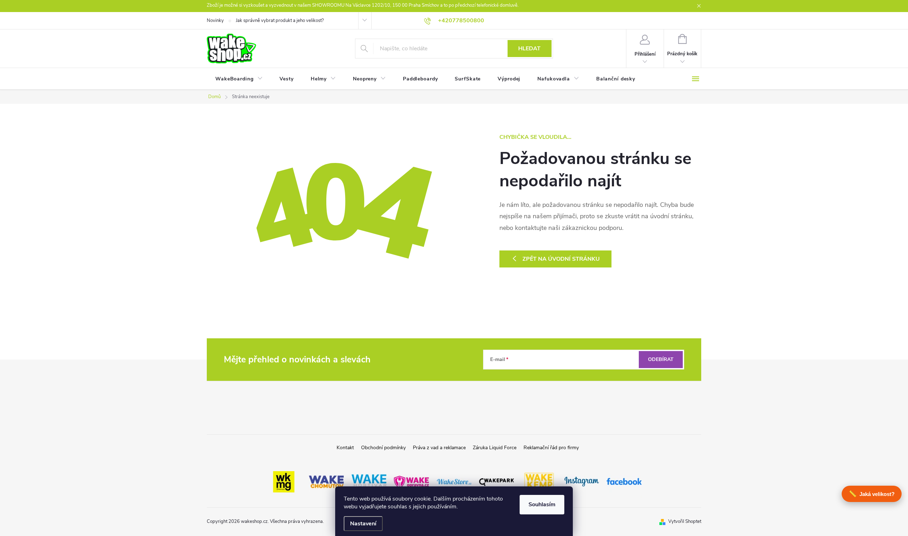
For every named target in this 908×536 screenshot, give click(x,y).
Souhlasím (541, 504)
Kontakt (345, 447)
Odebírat (661, 359)
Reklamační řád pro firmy (551, 447)
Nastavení (363, 523)
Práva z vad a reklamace (439, 447)
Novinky (215, 20)
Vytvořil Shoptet (684, 521)
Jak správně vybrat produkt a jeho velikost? (280, 20)
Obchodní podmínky (383, 447)
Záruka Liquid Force (494, 447)
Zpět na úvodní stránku (561, 259)
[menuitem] (239, 79)
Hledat (529, 48)
